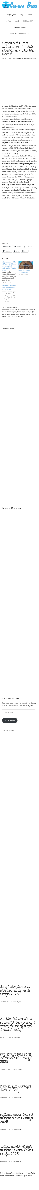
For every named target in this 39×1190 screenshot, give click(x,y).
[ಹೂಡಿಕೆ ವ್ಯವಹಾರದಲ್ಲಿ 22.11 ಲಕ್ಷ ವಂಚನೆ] (25, 265)
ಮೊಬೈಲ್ (13, 314)
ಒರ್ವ (26, 309)
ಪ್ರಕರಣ (14, 312)
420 (11, 309)
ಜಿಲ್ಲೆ (3, 312)
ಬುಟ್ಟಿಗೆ (32, 312)
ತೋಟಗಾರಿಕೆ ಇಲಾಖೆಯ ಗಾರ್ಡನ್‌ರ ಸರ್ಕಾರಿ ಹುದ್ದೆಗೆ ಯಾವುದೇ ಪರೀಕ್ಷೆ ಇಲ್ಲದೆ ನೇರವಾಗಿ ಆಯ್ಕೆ (17, 1024)
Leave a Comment (31, 58)
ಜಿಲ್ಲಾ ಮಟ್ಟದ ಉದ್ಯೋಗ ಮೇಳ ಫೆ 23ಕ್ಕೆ (15, 1088)
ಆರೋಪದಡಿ (21, 309)
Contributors (20, 1173)
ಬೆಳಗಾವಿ (4, 314)
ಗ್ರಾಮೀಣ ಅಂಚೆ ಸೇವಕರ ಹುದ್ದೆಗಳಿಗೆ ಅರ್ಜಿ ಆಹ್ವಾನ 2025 (16, 1118)
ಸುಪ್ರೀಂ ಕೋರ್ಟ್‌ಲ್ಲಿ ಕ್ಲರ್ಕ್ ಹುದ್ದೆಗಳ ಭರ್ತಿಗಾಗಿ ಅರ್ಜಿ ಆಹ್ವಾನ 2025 (16, 1150)
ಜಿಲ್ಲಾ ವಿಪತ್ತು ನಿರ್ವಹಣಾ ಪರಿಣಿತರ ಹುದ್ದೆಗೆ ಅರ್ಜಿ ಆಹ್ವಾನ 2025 (15, 990)
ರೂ (33, 314)
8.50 (16, 309)
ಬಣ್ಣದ (23, 312)
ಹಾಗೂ (22, 316)
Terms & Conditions (7, 1176)
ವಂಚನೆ (10, 316)
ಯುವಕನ (22, 314)
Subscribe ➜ (10, 720)
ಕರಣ (30, 309)
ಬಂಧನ (28, 312)
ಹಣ (19, 316)
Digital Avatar (27, 1176)
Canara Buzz (19, 5)
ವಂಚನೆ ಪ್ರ (14, 316)
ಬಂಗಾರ (19, 312)
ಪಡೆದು (10, 312)
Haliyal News (14, 307)
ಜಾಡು (33, 309)
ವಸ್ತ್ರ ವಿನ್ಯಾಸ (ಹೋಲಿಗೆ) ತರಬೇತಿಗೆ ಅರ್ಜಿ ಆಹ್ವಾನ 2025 (16, 1058)
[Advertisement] (19, 85)
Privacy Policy (31, 1173)
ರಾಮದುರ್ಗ (29, 314)
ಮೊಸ (17, 314)
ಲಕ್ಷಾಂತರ (4, 316)
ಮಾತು (8, 314)
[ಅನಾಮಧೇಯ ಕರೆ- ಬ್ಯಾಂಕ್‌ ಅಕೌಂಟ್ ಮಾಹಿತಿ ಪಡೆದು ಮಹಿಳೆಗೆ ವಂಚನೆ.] (10, 294)
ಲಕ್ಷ (35, 314)
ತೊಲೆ (6, 312)
